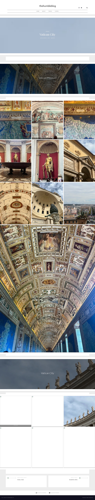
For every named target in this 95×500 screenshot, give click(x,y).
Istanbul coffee (73, 479)
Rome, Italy (20, 479)
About (44, 11)
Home (38, 11)
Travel (50, 11)
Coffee (57, 11)
